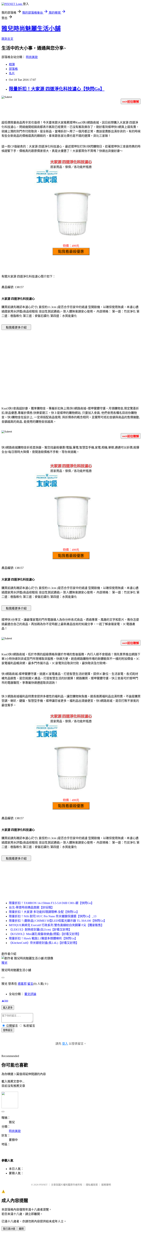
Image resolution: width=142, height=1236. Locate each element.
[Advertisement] (40, 362)
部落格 (13, 68)
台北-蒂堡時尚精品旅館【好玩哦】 (31, 907)
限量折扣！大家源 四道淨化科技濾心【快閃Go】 (56, 88)
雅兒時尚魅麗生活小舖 (31, 28)
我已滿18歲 (9, 1228)
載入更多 (8, 1007)
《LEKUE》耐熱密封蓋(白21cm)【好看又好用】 (40, 929)
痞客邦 (22, 983)
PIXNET (43, 1184)
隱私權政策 (92, 1184)
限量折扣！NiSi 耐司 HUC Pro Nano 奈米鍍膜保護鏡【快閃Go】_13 (52, 916)
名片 (12, 73)
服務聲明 (106, 1184)
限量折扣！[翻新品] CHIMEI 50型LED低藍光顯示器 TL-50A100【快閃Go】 (57, 920)
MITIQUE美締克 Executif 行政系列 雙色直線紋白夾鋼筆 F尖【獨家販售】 (56, 925)
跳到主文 (7, 38)
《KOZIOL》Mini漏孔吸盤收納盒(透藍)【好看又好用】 (45, 934)
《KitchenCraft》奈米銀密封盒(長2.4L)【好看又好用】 (44, 942)
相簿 (12, 64)
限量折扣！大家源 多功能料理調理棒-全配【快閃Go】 (44, 911)
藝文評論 (30, 994)
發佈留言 (8, 1030)
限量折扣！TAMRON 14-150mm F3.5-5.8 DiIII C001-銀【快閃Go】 (51, 903)
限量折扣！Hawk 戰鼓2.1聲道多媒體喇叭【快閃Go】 (43, 938)
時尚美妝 (32, 57)
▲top (4, 1000)
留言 (30, 983)
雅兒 (4, 962)
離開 (21, 1228)
